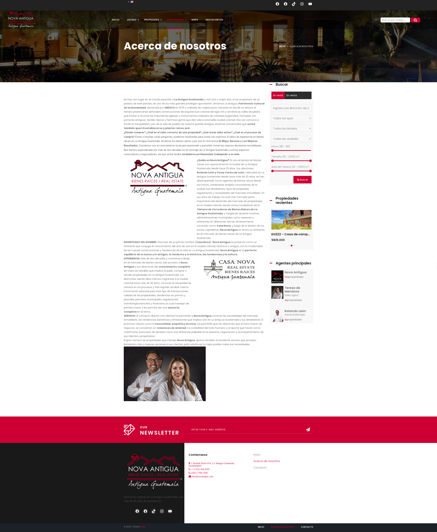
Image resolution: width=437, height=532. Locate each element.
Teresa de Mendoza (292, 290)
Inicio (282, 46)
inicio (256, 455)
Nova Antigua (296, 272)
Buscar (303, 179)
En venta (291, 95)
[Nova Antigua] (277, 277)
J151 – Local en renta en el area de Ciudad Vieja (308, 234)
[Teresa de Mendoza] (277, 293)
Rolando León (295, 311)
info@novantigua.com (202, 476)
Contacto (260, 468)
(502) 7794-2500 (199, 473)
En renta (278, 95)
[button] (288, 245)
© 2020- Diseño (134, 526)
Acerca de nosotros (266, 461)
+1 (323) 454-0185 (200, 469)
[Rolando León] (277, 316)
